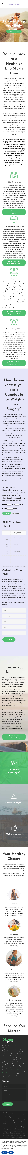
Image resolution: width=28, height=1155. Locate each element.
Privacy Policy (9, 1148)
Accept (4, 1152)
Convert (6, 513)
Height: (4, 504)
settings (13, 1147)
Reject (11, 1152)
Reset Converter (15, 513)
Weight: (4, 508)
